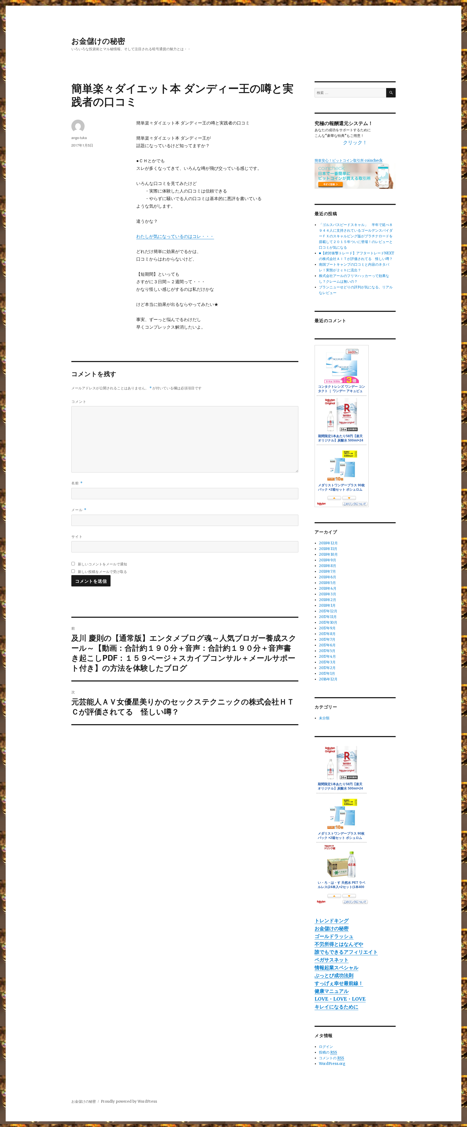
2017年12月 (328, 611)
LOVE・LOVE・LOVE (340, 999)
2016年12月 (328, 679)
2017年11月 (328, 617)
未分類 (324, 718)
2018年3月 (327, 594)
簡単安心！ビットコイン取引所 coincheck (348, 160)
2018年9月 (327, 560)
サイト (77, 536)
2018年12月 (328, 543)
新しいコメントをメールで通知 (102, 563)
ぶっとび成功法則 (334, 975)
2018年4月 (327, 588)
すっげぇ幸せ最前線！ (339, 983)
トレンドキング (332, 920)
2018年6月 (327, 577)
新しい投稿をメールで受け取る (102, 571)
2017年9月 (327, 628)
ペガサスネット (332, 960)
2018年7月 (327, 571)
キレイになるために (336, 1007)
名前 (77, 482)
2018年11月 (328, 548)
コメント (78, 401)
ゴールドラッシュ (334, 936)
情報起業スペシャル (336, 967)
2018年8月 (327, 566)
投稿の (328, 1052)
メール (78, 509)
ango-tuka (79, 137)
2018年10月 (328, 554)
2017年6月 (327, 645)
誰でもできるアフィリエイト (346, 952)
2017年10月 (328, 622)
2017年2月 (327, 668)
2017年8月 (327, 634)
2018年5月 (327, 583)
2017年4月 (327, 656)
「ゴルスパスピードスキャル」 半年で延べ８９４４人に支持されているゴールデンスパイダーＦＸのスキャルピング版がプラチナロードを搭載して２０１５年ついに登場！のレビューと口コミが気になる (356, 236)
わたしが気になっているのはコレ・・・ (175, 236)
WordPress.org (332, 1063)
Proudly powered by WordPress (129, 1101)
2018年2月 (327, 600)
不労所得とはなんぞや (339, 944)
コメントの (331, 1058)
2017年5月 (327, 651)
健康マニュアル (332, 991)
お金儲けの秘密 (98, 40)
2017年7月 (327, 639)
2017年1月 (327, 673)
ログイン (326, 1046)
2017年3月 (327, 662)
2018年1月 (327, 605)
